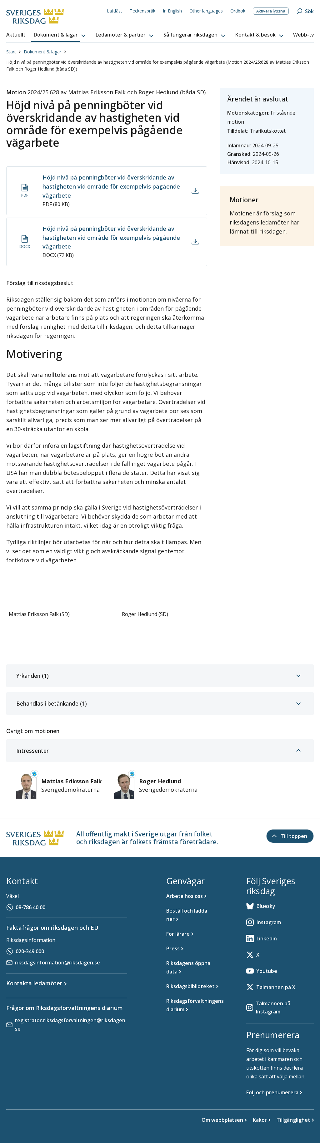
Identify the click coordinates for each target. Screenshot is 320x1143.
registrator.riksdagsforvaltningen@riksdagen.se (71, 1024)
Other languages (206, 11)
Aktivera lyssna (270, 11)
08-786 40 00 (30, 907)
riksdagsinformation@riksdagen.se (57, 962)
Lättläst (114, 11)
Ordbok (237, 11)
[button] (60, 34)
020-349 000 (30, 951)
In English (172, 11)
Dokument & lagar (42, 52)
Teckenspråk (142, 11)
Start (11, 52)
